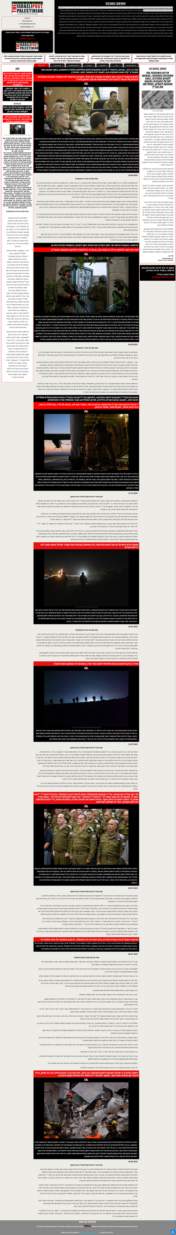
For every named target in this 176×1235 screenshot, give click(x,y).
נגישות (82, 1222)
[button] (131, 65)
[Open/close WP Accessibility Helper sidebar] (172, 1231)
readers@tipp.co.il (89, 1232)
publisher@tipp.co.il (27, 39)
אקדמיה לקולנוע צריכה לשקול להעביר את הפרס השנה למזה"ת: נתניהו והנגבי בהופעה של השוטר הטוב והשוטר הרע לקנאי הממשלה (154, 58)
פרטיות (92, 1222)
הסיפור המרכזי (115, 3)
